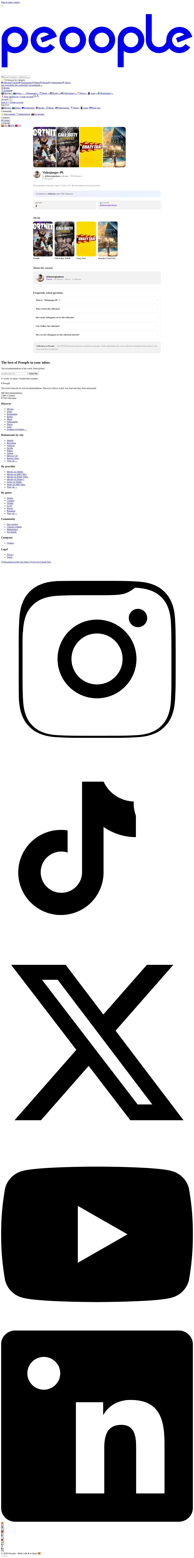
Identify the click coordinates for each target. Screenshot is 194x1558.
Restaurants (26, 82)
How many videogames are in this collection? (97, 317)
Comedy (10, 500)
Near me (95, 108)
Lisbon (10, 453)
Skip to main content (10, 2)
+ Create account (25, 96)
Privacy (10, 554)
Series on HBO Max (16, 484)
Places (68, 82)
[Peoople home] (97, 74)
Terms (9, 557)
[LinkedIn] (97, 1521)
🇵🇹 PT (18, 125)
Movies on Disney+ (16, 479)
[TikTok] (97, 945)
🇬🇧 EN (11, 125)
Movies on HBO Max (17, 474)
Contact (5, 120)
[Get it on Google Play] (40, 562)
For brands (37, 114)
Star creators (12, 524)
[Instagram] (97, 754)
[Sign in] (37, 96)
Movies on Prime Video (17, 477)
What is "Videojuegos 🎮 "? (97, 300)
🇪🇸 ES (4, 125)
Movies (7, 82)
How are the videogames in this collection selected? (97, 334)
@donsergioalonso (53, 176)
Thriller (10, 503)
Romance (11, 511)
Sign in (15, 96)
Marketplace (105, 93)
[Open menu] (2, 5)
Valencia (10, 445)
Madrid (10, 440)
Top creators (8, 114)
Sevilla (10, 448)
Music (37, 82)
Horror (10, 508)
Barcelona (11, 443)
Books (45, 82)
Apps (92, 93)
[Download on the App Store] (15, 562)
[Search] (34, 96)
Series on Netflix (14, 482)
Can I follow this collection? (97, 326)
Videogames (56, 82)
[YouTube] (97, 1329)
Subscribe (33, 374)
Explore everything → (17, 429)
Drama (10, 498)
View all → (12, 461)
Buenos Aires (13, 458)
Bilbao (10, 450)
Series (16, 82)
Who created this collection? (97, 308)
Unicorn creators (14, 527)
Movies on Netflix (15, 472)
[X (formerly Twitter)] (97, 1137)
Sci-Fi (9, 506)
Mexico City (12, 456)
